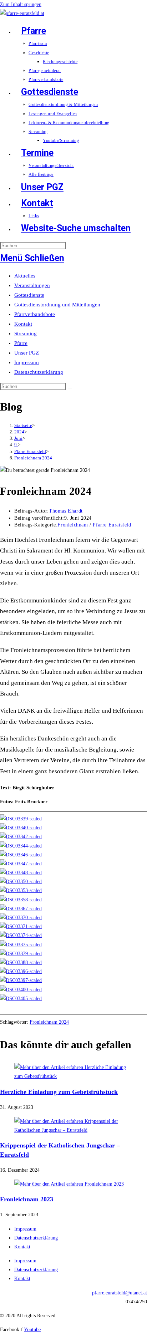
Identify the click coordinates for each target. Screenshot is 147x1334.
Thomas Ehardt (66, 511)
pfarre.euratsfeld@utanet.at (119, 1292)
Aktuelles (24, 276)
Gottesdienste (29, 295)
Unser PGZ (26, 353)
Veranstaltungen (32, 285)
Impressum (26, 362)
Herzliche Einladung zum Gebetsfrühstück (59, 1091)
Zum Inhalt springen (20, 4)
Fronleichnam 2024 (33, 457)
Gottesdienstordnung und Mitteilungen (57, 304)
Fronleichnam (72, 525)
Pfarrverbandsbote (34, 314)
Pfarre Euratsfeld (112, 525)
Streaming (25, 333)
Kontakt (23, 324)
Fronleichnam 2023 (26, 1199)
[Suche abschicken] (69, 388)
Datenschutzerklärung (38, 372)
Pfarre (20, 343)
